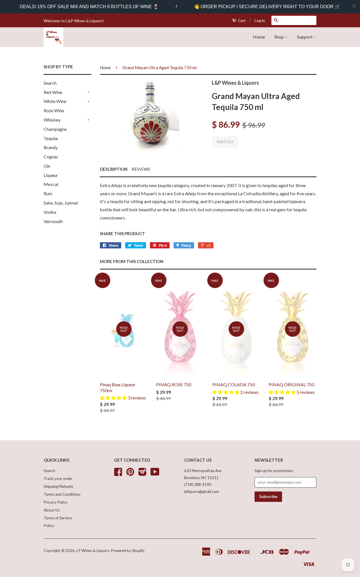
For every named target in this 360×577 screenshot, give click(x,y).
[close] (354, 6)
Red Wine (53, 92)
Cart (241, 20)
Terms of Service (58, 518)
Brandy (51, 147)
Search (50, 83)
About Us (52, 510)
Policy (49, 525)
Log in (260, 20)
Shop (279, 36)
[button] (114, 397)
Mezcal (51, 184)
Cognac (51, 156)
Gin (47, 166)
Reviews (141, 169)
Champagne (55, 129)
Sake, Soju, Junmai (61, 202)
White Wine (55, 101)
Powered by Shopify (128, 550)
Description (113, 169)
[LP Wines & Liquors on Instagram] (142, 474)
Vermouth (53, 221)
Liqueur (51, 175)
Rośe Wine (54, 110)
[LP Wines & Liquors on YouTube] (154, 474)
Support (305, 36)
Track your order (58, 478)
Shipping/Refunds (58, 486)
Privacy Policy (56, 502)
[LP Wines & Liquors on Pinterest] (130, 474)
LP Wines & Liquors (92, 550)
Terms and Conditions (62, 494)
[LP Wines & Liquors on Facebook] (118, 474)
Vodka (50, 212)
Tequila (51, 138)
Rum (48, 193)
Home (259, 36)
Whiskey (52, 119)
